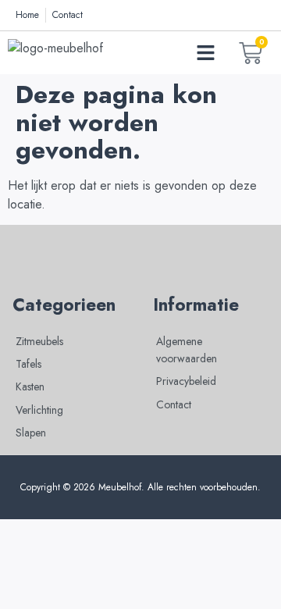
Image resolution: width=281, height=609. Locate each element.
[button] (206, 53)
